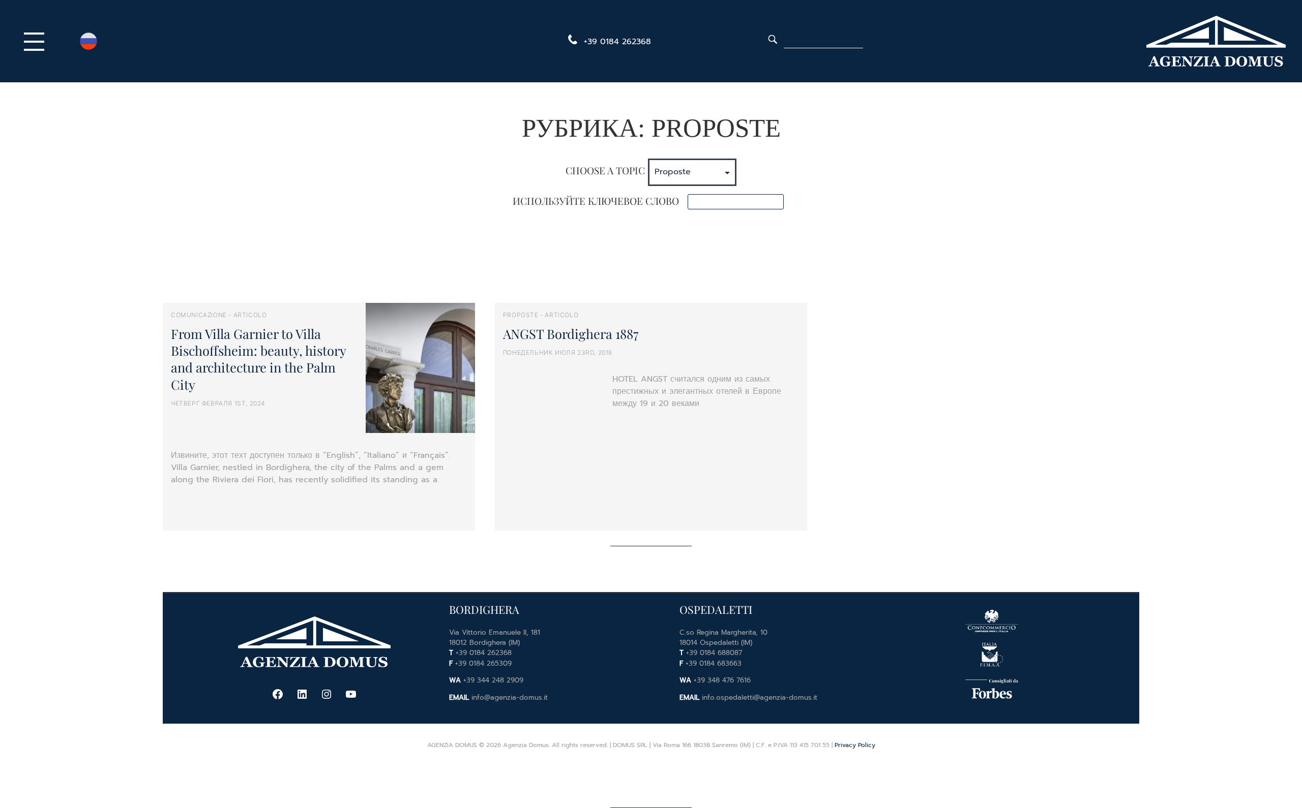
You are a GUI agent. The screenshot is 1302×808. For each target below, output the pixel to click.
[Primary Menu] (36, 41)
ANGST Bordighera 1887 (570, 333)
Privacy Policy (855, 745)
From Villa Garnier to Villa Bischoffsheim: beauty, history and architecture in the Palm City (258, 359)
